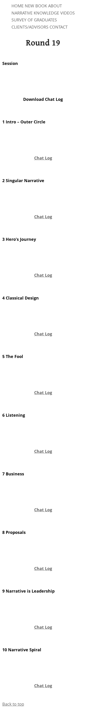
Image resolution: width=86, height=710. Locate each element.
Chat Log (43, 158)
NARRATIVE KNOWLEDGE (35, 13)
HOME (17, 6)
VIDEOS (67, 13)
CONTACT (59, 27)
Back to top (13, 704)
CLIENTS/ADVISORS (29, 27)
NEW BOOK (36, 6)
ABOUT (55, 6)
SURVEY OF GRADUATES (34, 20)
